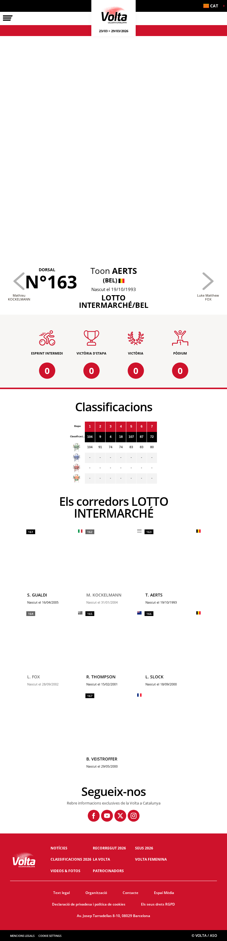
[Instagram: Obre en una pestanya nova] (134, 816)
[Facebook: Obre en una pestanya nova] (94, 816)
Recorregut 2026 (109, 848)
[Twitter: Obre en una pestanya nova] (120, 816)
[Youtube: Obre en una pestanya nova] (107, 816)
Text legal (61, 892)
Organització (96, 892)
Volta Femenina (151, 859)
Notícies (59, 848)
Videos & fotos (65, 870)
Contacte (130, 892)
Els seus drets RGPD (158, 904)
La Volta (101, 859)
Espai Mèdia (164, 892)
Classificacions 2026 (71, 859)
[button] (212, 6)
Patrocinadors (108, 870)
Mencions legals (22, 936)
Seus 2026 (144, 848)
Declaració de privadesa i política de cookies (88, 904)
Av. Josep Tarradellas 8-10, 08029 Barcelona (113, 915)
